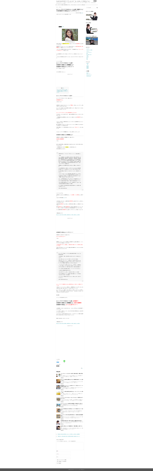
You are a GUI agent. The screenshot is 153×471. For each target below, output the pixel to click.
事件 (87, 53)
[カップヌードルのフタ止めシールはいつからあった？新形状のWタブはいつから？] (58, 399)
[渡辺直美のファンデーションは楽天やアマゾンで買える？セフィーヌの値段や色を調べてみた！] (58, 387)
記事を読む (62, 377)
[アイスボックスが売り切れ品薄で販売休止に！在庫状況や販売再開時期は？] (58, 416)
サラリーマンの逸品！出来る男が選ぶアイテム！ (64, 4)
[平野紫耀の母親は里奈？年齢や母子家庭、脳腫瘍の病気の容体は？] (58, 422)
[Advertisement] (69, 20)
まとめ (58, 92)
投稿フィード (88, 73)
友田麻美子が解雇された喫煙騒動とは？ (62, 90)
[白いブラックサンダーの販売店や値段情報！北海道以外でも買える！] (58, 405)
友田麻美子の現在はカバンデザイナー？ (62, 91)
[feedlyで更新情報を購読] (94, 1)
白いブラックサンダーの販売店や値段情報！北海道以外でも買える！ (72, 403)
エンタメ (88, 48)
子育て (87, 55)
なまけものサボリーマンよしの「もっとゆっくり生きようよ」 (73, 1)
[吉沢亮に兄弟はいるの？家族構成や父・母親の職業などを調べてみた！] (58, 428)
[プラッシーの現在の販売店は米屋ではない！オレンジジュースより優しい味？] (58, 393)
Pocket (63, 26)
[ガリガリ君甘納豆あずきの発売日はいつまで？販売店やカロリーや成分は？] (58, 410)
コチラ (64, 197)
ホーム (56, 4)
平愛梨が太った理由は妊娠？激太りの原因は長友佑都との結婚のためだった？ (69, 436)
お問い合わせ (83, 4)
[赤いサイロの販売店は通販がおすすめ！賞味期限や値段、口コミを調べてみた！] (58, 381)
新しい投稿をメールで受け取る (61, 461)
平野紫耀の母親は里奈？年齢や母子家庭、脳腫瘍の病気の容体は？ (71, 420)
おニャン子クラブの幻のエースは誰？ (62, 89)
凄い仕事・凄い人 (89, 54)
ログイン (88, 72)
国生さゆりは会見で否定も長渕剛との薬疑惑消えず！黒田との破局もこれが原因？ (68, 214)
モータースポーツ (89, 52)
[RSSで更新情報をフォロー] (95, 1)
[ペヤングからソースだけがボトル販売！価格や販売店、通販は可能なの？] (58, 375)
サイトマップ (79, 4)
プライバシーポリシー (74, 4)
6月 (87, 64)
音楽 (87, 59)
